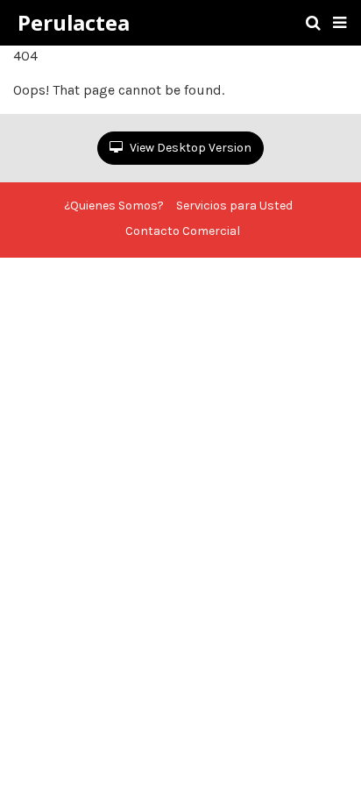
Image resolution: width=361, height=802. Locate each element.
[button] (339, 22)
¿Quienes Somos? (114, 205)
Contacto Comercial (182, 231)
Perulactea (74, 22)
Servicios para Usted (234, 205)
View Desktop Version (189, 147)
